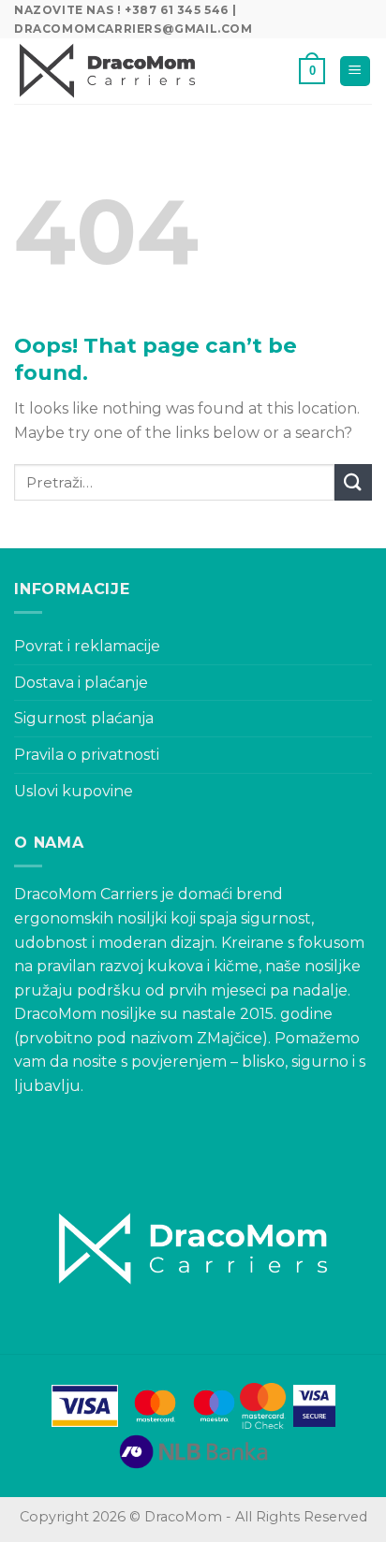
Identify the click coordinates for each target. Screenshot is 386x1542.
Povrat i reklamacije (87, 646)
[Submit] (353, 482)
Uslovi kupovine (73, 791)
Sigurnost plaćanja (84, 718)
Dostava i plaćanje (81, 682)
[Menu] (355, 71)
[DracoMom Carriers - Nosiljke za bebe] (107, 71)
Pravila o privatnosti (86, 755)
